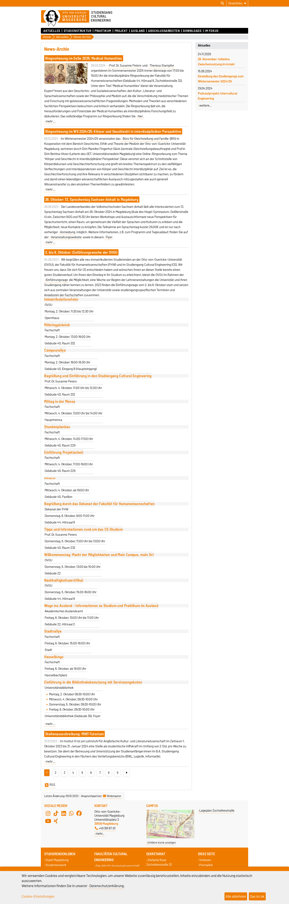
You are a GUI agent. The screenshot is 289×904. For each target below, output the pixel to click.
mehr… (100, 833)
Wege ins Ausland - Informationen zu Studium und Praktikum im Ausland (101, 606)
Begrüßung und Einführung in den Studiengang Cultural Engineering (97, 376)
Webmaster (114, 796)
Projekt (121, 30)
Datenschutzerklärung (106, 886)
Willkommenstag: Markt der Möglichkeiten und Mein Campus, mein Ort (99, 555)
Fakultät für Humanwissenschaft (118, 866)
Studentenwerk (55, 865)
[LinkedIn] (63, 813)
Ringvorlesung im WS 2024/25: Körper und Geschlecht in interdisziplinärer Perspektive (113, 131)
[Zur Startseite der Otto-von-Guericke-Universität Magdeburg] (65, 18)
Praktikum (103, 30)
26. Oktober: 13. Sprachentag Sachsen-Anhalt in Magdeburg (91, 199)
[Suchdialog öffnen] (222, 3)
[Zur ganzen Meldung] (65, 82)
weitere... (205, 105)
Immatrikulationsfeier (61, 299)
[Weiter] (126, 772)
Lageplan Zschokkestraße (216, 810)
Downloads (192, 30)
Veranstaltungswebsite (66, 237)
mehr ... (50, 121)
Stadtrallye (53, 631)
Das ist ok (257, 896)
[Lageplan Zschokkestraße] (170, 837)
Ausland (138, 30)
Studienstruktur (77, 30)
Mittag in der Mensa (59, 401)
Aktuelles (51, 30)
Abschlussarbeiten (164, 30)
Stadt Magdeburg (57, 860)
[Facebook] (79, 813)
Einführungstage (57, 279)
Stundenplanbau (57, 427)
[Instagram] (48, 813)
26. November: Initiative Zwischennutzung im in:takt (216, 62)
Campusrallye (55, 350)
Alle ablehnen (236, 896)
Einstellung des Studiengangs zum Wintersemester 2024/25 (221, 79)
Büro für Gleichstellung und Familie (146, 138)
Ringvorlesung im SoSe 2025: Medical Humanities (83, 58)
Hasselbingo (54, 657)
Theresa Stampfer (162, 65)
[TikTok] (56, 813)
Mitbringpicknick (57, 325)
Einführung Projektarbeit (63, 452)
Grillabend (49, 478)
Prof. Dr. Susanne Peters (125, 65)
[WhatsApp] (71, 813)
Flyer (109, 237)
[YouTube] (48, 821)
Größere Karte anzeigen (161, 842)
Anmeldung (67, 232)
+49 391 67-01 (107, 828)
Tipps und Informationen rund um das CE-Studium (83, 529)
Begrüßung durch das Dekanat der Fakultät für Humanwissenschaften (99, 504)
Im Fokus (211, 30)
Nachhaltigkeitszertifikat (63, 580)
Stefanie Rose (156, 860)
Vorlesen (205, 860)
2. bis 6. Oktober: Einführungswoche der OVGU (81, 252)
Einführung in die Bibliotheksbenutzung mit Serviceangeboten (93, 682)
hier (140, 116)
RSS (52, 784)
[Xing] (56, 821)
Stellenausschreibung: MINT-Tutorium (74, 734)
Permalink (206, 865)
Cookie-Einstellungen (38, 896)
